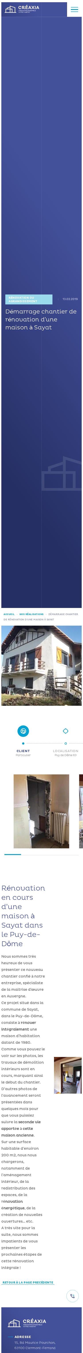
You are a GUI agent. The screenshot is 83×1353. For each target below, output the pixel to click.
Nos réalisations (31, 614)
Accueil (9, 614)
